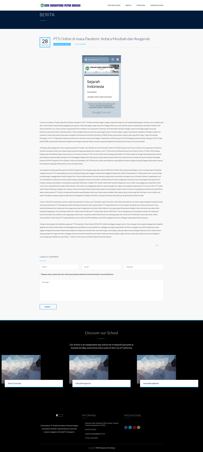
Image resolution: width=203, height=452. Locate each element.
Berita (67, 44)
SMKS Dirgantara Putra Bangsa (105, 448)
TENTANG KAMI (113, 5)
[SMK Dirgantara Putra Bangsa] (61, 5)
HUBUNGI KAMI (156, 5)
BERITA (128, 5)
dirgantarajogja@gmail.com (95, 434)
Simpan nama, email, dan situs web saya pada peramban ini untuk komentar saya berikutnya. (77, 274)
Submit (47, 307)
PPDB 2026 (140, 5)
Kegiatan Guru (59, 44)
